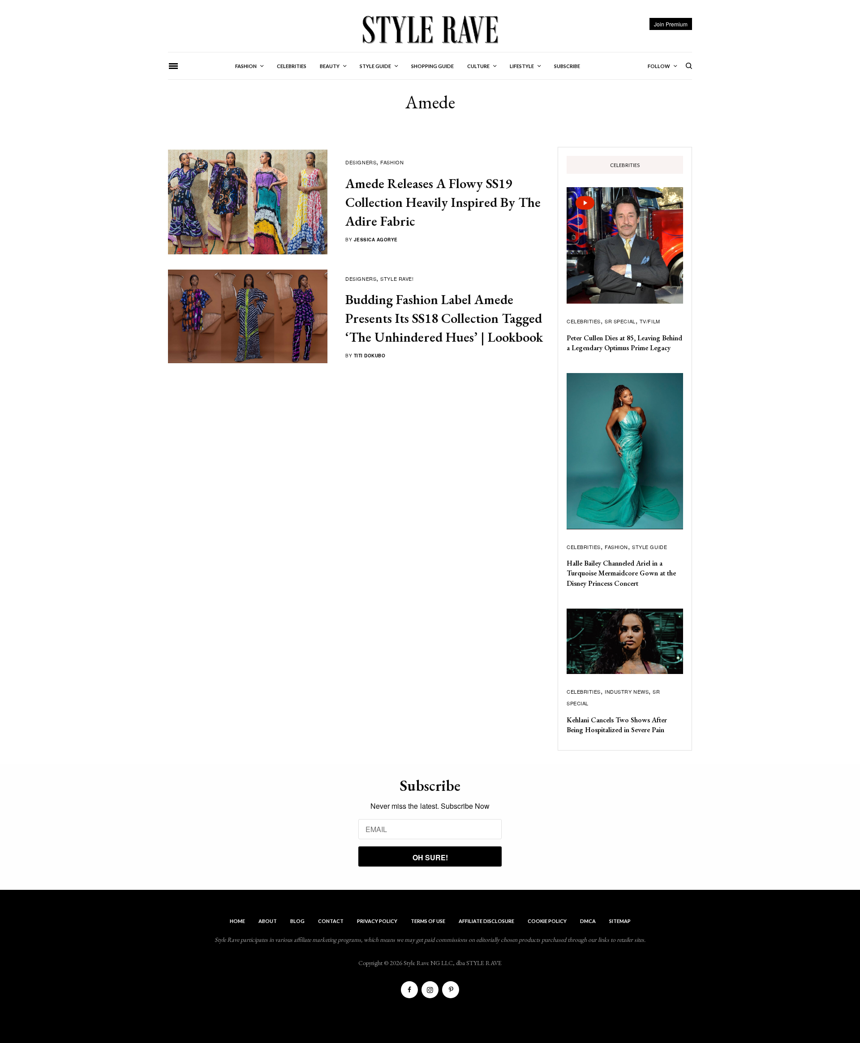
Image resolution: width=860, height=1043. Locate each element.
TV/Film (650, 321)
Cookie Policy (547, 921)
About (267, 921)
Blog (297, 921)
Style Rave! (396, 278)
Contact (331, 921)
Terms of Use (428, 921)
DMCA (588, 921)
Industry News (627, 691)
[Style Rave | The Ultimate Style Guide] (430, 29)
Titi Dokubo (370, 355)
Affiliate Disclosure (486, 921)
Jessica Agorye (376, 239)
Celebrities (584, 321)
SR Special (620, 321)
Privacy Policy (377, 921)
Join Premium (671, 24)
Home (237, 921)
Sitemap (620, 921)
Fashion (392, 162)
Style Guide (649, 546)
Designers (360, 162)
